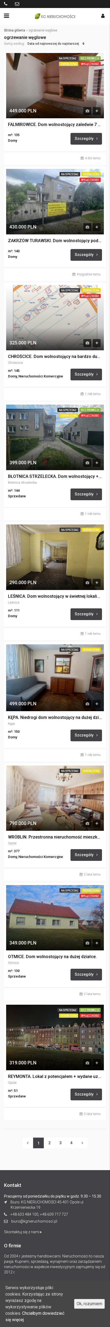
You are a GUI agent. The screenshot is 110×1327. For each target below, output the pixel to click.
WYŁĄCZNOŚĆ (90, 64)
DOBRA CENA (69, 64)
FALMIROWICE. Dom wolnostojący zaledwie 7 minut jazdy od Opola (55, 124)
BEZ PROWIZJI (90, 58)
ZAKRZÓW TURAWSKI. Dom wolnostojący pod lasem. (55, 240)
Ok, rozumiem (89, 1303)
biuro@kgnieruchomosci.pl (34, 1221)
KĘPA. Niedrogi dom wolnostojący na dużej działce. (55, 717)
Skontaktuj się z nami (22, 1232)
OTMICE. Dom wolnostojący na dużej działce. (52, 956)
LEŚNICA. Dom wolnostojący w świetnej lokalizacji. (55, 596)
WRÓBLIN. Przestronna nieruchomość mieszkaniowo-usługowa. (55, 837)
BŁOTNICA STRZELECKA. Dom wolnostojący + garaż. (55, 476)
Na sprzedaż (67, 58)
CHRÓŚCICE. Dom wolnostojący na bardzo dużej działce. (55, 356)
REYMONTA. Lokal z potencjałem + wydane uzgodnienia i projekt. (55, 1076)
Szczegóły (84, 138)
